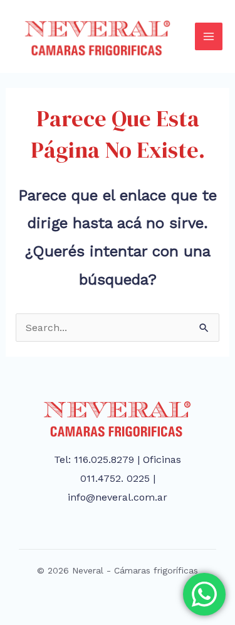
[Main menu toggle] (208, 36)
